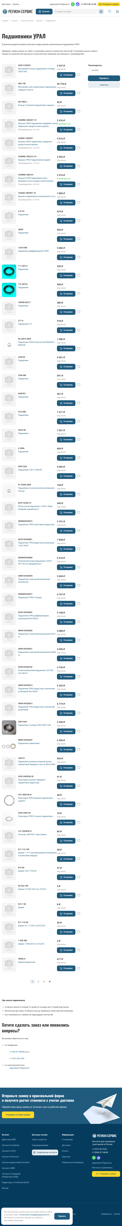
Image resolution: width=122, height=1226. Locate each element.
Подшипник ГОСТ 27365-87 (30, 470)
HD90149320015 (25, 703)
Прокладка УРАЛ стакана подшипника (35, 816)
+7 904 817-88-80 (17, 1052)
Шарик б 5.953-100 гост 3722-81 (32, 889)
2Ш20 (20, 229)
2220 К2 (21, 357)
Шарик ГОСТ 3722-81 (27, 871)
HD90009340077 (25, 594)
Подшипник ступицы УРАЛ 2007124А (34, 725)
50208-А (21, 959)
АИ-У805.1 (23, 102)
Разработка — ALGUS (110, 1214)
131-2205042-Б (24, 831)
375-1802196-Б (24, 795)
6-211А (21, 211)
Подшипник (23, 214)
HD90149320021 (25, 649)
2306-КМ (22, 375)
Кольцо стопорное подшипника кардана (36, 105)
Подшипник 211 (25, 324)
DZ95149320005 (25, 612)
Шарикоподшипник (26, 962)
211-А (20, 320)
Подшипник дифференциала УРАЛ (33, 251)
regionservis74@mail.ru (59, 4)
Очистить (104, 85)
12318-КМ (22, 248)
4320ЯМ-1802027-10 (27, 120)
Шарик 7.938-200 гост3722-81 (31, 944)
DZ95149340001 (25, 539)
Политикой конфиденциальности (34, 1215)
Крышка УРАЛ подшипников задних (34, 160)
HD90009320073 (25, 521)
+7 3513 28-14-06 (88, 4)
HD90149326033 (25, 740)
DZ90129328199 (25, 667)
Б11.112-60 (23, 922)
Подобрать (104, 78)
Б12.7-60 (22, 904)
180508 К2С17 (24, 302)
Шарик (21, 907)
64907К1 (22, 393)
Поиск (56, 11)
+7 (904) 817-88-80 (100, 1152)
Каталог (46, 11)
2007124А (22, 722)
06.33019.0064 (24, 339)
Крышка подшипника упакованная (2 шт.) (37, 196)
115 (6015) (23, 284)
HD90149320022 (25, 630)
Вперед (44, 981)
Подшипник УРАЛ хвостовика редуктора (36, 524)
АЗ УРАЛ (95, 70)
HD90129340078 (25, 576)
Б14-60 (21, 867)
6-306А (21, 448)
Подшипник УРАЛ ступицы (30, 597)
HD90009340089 (25, 558)
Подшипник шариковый (28, 743)
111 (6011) (23, 266)
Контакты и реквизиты (102, 1168)
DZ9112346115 (24, 503)
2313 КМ (22, 412)
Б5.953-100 (23, 886)
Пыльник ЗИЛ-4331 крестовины (32, 834)
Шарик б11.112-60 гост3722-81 (31, 926)
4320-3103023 (24, 65)
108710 (21, 758)
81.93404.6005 (24, 485)
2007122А (22, 466)
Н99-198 (21, 83)
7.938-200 (22, 940)
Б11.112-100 (23, 849)
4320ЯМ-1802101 (25, 175)
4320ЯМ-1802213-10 (27, 156)
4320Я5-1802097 (25, 138)
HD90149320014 (25, 685)
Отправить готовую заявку (18, 1115)
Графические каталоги (101, 11)
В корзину (68, 75)
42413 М (22, 430)
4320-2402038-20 (25, 776)
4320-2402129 (24, 813)
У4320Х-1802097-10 (27, 193)
